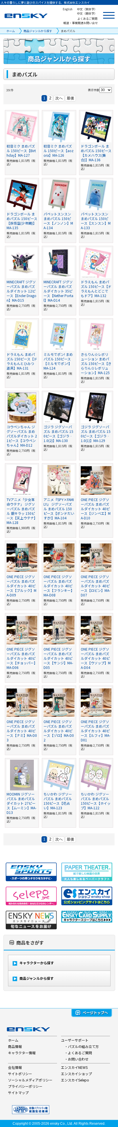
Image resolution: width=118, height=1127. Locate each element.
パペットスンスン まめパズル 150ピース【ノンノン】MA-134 (58, 220)
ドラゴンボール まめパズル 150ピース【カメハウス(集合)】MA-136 (96, 153)
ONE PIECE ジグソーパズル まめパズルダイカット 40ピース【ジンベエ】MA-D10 (96, 508)
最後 (70, 98)
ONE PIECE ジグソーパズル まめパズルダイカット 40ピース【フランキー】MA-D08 (59, 585)
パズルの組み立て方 (83, 1046)
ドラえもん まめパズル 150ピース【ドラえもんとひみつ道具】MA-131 (22, 361)
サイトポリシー (20, 1073)
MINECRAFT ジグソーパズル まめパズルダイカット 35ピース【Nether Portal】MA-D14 (58, 291)
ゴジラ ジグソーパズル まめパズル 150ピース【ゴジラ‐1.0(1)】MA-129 (96, 433)
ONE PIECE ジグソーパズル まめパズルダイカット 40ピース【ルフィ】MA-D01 (95, 730)
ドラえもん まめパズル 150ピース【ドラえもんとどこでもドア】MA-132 (96, 288)
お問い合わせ (78, 1059)
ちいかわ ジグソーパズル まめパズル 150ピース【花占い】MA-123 (58, 801)
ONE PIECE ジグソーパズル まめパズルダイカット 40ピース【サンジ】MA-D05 (58, 658)
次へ (59, 98)
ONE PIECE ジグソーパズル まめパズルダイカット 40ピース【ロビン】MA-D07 (95, 585)
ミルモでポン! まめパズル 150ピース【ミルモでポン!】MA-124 (58, 361)
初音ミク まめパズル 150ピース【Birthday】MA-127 (21, 151)
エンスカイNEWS (74, 1067)
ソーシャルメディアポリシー (30, 1079)
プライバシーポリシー (25, 1086)
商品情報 (15, 1046)
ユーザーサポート (74, 1040)
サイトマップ (18, 1092)
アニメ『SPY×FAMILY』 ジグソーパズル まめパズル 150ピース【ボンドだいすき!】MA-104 (59, 508)
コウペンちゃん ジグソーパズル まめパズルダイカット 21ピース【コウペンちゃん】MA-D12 (22, 435)
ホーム (10, 31)
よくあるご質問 (80, 1052)
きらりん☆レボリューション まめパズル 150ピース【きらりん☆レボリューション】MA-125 (96, 363)
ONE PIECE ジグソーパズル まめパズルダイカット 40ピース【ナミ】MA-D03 (22, 730)
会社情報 (15, 1067)
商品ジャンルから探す (37, 31)
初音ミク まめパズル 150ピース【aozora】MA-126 (59, 151)
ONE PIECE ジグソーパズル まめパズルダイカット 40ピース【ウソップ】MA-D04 (96, 658)
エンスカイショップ (76, 1073)
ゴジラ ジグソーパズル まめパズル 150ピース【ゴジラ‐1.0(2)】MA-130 (58, 433)
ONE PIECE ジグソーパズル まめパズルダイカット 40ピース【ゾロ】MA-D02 (59, 730)
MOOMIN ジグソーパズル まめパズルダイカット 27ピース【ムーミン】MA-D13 (21, 803)
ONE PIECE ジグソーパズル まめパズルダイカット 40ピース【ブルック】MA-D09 (21, 585)
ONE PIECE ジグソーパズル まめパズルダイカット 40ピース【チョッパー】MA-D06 (22, 658)
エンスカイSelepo (75, 1079)
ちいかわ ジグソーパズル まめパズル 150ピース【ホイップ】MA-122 (96, 801)
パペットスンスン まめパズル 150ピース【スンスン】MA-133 (96, 220)
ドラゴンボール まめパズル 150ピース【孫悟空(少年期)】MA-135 (22, 220)
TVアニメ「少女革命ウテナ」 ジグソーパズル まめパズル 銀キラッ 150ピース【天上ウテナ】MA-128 (22, 511)
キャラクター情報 (22, 1052)
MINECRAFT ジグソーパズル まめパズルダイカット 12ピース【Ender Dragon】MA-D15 (21, 291)
